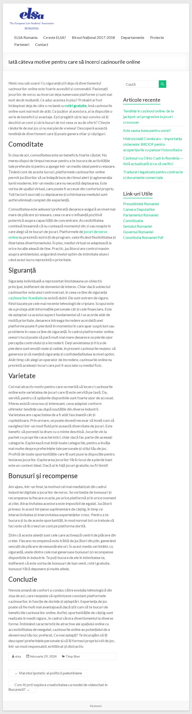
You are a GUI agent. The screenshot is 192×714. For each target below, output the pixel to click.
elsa (18, 656)
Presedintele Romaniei (141, 203)
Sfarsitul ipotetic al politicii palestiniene (48, 673)
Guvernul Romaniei (138, 231)
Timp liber (73, 656)
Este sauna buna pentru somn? (147, 130)
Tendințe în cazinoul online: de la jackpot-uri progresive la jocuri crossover (148, 116)
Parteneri (21, 44)
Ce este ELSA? (54, 37)
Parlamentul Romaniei (140, 215)
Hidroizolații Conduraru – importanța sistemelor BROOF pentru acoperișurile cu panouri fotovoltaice (152, 144)
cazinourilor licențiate (25, 298)
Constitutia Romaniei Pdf (143, 237)
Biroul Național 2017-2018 (93, 37)
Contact (41, 44)
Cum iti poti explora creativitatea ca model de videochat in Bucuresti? (57, 687)
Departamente (132, 37)
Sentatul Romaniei (137, 226)
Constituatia (133, 220)
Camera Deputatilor (139, 209)
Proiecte (157, 37)
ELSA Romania (25, 37)
